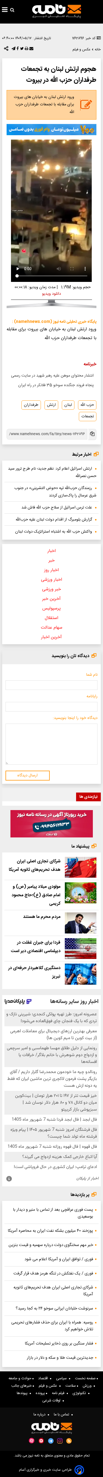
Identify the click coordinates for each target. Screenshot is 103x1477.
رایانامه (92, 696)
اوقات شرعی (52, 1401)
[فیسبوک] (17, 50)
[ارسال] (30, 50)
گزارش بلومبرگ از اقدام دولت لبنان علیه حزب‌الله (54, 519)
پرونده (41, 1393)
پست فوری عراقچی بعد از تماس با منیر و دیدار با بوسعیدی (53, 1213)
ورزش (88, 1386)
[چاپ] (26, 50)
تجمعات (87, 416)
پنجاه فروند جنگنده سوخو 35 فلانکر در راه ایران (56, 385)
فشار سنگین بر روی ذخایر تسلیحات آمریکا (59, 1343)
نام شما (92, 675)
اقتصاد (44, 1378)
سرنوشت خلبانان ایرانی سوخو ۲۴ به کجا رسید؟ (54, 1308)
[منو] (5, 10)
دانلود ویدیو (51, 294)
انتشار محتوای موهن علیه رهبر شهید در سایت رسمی (52, 375)
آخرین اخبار (51, 637)
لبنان (68, 405)
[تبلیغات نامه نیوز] (51, 129)
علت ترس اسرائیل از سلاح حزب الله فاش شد (56, 507)
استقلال (51, 618)
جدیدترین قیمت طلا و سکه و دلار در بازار (60, 1357)
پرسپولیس (51, 608)
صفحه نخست (86, 1378)
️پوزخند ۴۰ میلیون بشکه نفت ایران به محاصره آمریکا (50, 1230)
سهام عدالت (51, 627)
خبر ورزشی (51, 589)
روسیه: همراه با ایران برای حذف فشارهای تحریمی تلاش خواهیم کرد (52, 1326)
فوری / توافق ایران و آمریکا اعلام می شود (58, 1259)
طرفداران (31, 405)
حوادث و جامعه (20, 1378)
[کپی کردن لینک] (91, 434)
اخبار (52, 551)
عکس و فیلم (49, 1386)
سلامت (71, 1386)
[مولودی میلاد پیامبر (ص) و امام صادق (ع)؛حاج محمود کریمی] (80, 892)
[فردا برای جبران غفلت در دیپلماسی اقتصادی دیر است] (80, 948)
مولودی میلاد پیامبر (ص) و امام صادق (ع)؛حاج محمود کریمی (36, 895)
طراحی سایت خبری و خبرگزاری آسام (45, 1470)
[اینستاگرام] (60, 1441)
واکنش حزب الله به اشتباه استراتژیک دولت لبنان (53, 531)
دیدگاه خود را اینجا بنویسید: (75, 718)
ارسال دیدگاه (27, 775)
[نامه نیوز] (56, 11)
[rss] (69, 1441)
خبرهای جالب (22, 1386)
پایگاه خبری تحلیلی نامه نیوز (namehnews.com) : (54, 322)
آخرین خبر (51, 599)
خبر (52, 560)
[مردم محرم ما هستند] (80, 922)
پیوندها (23, 1393)
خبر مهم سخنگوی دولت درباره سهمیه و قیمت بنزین (51, 1245)
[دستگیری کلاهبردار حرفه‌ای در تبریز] (80, 974)
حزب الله (87, 405)
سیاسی (62, 1378)
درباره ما (41, 1415)
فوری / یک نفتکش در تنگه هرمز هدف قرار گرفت (53, 1273)
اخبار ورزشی (51, 579)
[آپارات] (31, 1441)
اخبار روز (51, 570)
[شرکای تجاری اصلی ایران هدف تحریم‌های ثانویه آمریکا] (80, 867)
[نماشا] (41, 1440)
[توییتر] (21, 50)
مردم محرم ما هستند (41, 917)
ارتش (51, 405)
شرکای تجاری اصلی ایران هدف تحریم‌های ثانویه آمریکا (53, 1291)
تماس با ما (62, 1415)
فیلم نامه (59, 1393)
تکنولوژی (80, 1393)
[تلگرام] (12, 50)
